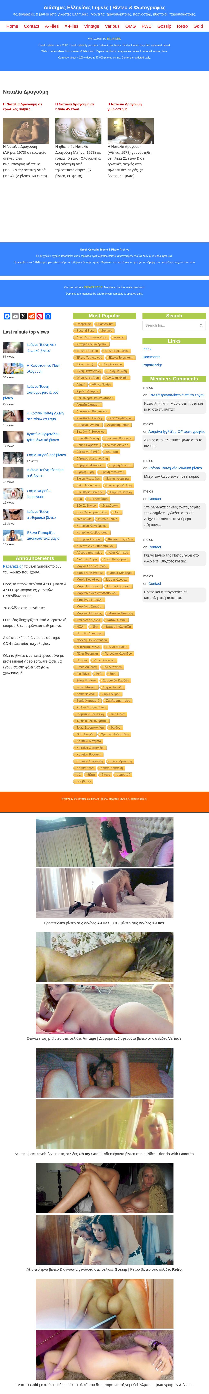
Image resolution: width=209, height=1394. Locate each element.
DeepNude (84, 324)
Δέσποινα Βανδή (88, 451)
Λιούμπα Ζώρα (87, 559)
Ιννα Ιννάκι (84, 519)
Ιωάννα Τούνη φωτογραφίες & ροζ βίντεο (30, 392)
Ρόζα (99, 673)
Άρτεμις (119, 337)
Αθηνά (81, 384)
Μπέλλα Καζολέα (88, 620)
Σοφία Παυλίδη (113, 687)
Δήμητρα (112, 451)
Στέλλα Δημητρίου (118, 700)
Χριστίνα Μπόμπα (89, 741)
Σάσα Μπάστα (86, 680)
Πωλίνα (82, 660)
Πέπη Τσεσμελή (87, 653)
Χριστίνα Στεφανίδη (90, 761)
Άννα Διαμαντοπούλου (92, 337)
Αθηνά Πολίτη (101, 384)
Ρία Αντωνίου (113, 667)
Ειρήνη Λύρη (85, 472)
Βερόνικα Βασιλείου (119, 438)
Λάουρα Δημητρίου (89, 552)
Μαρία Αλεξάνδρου (90, 572)
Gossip (164, 26)
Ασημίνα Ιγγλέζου (88, 424)
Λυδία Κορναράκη (116, 559)
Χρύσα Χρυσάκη (111, 768)
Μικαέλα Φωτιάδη (120, 613)
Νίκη (95, 626)
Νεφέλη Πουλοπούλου (92, 640)
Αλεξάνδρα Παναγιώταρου (95, 398)
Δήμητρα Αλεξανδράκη (92, 458)
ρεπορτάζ (123, 774)
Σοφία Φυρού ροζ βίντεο (46, 455)
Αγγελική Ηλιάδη (117, 377)
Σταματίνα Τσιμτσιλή (90, 714)
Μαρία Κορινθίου (88, 579)
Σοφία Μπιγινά (86, 687)
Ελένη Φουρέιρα (117, 478)
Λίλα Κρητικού (118, 552)
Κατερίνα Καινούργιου (92, 525)
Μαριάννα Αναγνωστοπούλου (97, 593)
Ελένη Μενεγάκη (88, 478)
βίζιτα (91, 774)
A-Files (52, 26)
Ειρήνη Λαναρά (120, 465)
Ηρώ (117, 512)
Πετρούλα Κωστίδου (118, 653)
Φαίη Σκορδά (85, 734)
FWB (147, 26)
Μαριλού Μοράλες (89, 613)
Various (112, 26)
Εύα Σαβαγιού (86, 505)
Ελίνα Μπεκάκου (88, 485)
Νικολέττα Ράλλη (88, 646)
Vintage (91, 26)
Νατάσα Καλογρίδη (118, 626)
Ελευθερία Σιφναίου (90, 492)
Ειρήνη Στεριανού (112, 472)
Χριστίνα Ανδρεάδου (115, 734)
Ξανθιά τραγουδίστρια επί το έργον (176, 395)
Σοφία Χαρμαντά (88, 700)
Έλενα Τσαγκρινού (89, 357)
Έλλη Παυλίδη (117, 371)
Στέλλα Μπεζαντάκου (91, 707)
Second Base (85, 330)
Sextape (106, 330)
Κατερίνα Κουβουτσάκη (92, 532)
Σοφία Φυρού (111, 694)
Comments (151, 357)
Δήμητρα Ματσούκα (90, 465)
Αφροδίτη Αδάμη (118, 424)
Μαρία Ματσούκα (88, 586)
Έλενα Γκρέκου (87, 350)
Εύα (79, 498)
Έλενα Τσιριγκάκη (121, 357)
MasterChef (105, 324)
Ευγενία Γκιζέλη (121, 492)
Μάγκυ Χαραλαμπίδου (92, 566)
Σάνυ (112, 673)
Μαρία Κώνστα (116, 579)
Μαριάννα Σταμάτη (89, 606)
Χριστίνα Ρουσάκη (89, 754)
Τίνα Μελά (117, 714)
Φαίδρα (115, 727)
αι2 (79, 774)
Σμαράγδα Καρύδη (116, 680)
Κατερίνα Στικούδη (89, 539)
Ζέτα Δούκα (110, 505)
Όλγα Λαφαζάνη (88, 377)
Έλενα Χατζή (85, 364)
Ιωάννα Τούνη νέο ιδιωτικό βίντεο (175, 468)
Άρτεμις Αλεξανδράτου (92, 344)
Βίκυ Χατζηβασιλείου (90, 431)
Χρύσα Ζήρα (85, 768)
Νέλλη (81, 626)
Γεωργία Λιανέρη (116, 445)
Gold (198, 26)
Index (146, 349)
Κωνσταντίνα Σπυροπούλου (95, 546)
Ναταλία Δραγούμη (89, 633)
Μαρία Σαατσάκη (118, 586)
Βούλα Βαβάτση (87, 445)
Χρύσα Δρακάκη (120, 761)
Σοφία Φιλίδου (86, 694)
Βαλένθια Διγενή (88, 438)
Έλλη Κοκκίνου (111, 364)
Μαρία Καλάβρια (120, 572)
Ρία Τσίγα (83, 673)
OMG (130, 26)
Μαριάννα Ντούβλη (90, 599)
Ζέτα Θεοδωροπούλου (92, 512)
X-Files (71, 26)
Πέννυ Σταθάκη (116, 646)
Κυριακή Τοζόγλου (120, 539)
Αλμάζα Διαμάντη (88, 404)
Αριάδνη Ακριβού (120, 418)
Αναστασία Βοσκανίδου (92, 411)
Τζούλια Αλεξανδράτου (92, 720)
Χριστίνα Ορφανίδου (90, 747)
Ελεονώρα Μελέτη (119, 485)
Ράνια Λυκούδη (87, 667)
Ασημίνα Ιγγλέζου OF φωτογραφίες (176, 432)
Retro (182, 26)
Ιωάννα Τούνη (107, 519)
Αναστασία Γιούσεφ (90, 418)
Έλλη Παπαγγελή (89, 371)
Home (12, 26)
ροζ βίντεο (84, 781)
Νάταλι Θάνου (116, 620)
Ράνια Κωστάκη (104, 660)
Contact (31, 26)
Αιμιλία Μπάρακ (87, 391)
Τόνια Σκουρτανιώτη (90, 727)
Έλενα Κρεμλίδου (116, 350)
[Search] (201, 325)
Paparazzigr (13, 566)
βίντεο (106, 774)
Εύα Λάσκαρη (98, 498)
